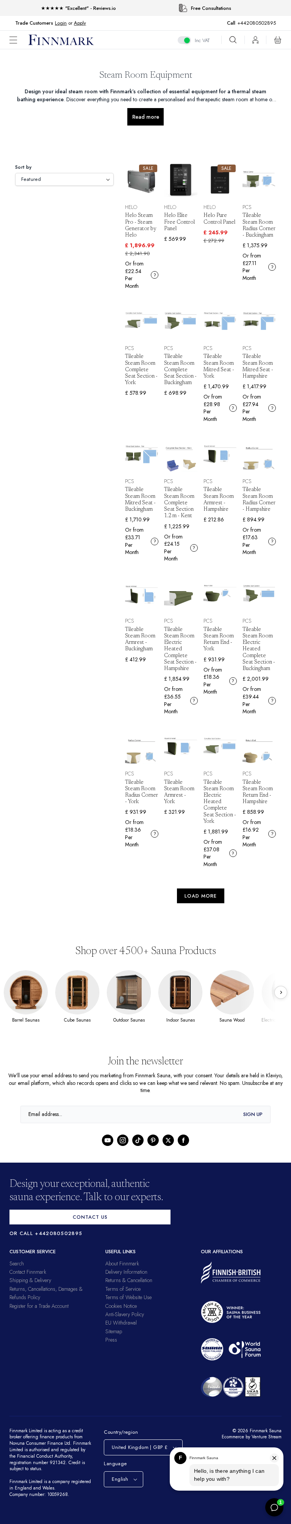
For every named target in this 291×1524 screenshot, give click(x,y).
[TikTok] (138, 1140)
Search (16, 1263)
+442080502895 (258, 23)
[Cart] (278, 40)
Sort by (23, 167)
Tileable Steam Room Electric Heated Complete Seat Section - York (219, 802)
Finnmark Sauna (264, 1430)
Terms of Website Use (128, 1297)
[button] (18, 40)
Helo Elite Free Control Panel (179, 222)
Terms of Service (123, 1289)
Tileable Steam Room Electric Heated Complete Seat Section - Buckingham (258, 649)
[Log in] (255, 40)
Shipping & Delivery (30, 1280)
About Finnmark (122, 1263)
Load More (201, 895)
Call (235, 23)
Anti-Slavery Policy (124, 1314)
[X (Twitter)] (168, 1140)
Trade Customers (34, 23)
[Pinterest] (153, 1140)
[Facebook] (183, 1140)
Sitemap (113, 1331)
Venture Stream (266, 1436)
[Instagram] (122, 1140)
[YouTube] (107, 1140)
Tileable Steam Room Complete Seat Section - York (141, 370)
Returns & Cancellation (128, 1280)
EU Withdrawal (121, 1322)
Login (61, 23)
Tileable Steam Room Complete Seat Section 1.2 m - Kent (179, 503)
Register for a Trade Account (39, 1306)
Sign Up (253, 1114)
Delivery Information (126, 1272)
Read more (145, 117)
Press (111, 1340)
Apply (80, 23)
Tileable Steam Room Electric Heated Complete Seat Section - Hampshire (180, 649)
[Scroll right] (280, 992)
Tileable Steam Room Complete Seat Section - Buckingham (180, 370)
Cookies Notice (121, 1306)
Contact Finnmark (27, 1272)
